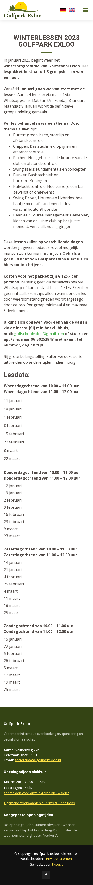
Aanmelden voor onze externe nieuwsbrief (36, 793)
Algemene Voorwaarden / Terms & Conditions (39, 803)
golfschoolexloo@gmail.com (39, 333)
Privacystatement (59, 858)
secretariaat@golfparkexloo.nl (38, 760)
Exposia (57, 864)
